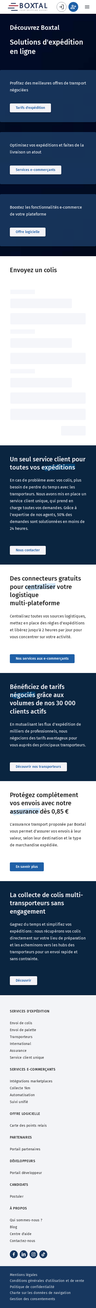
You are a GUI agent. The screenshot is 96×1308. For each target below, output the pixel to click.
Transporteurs (21, 1037)
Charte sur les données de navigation (40, 1293)
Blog (13, 1227)
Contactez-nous (22, 1241)
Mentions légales (24, 1275)
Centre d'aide (21, 1234)
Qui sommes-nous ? (26, 1220)
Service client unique (27, 1058)
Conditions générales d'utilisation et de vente (47, 1281)
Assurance (18, 1051)
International (20, 1044)
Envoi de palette (23, 1030)
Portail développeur (26, 1173)
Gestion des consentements (32, 1299)
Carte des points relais (28, 1126)
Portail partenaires (25, 1149)
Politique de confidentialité (32, 1287)
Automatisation (22, 1095)
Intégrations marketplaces (31, 1081)
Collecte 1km (20, 1088)
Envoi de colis (21, 1023)
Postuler (16, 1196)
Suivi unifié (19, 1102)
